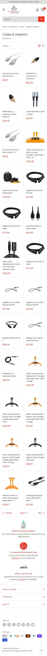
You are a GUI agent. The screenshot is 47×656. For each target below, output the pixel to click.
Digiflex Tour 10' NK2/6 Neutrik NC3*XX (11, 303)
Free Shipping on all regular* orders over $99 (23, 2)
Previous (8, 513)
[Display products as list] (43, 46)
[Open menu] (4, 10)
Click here (15, 558)
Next (40, 513)
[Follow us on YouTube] (18, 624)
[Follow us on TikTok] (23, 624)
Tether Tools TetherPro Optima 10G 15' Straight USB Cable (35, 457)
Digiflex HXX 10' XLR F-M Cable (34, 191)
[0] (42, 9)
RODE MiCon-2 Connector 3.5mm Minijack (9, 114)
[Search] (41, 19)
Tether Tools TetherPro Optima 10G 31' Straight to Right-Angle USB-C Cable (12, 418)
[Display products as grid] (39, 46)
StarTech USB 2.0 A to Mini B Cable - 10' (11, 151)
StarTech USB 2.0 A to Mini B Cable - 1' (11, 74)
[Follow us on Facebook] (4, 624)
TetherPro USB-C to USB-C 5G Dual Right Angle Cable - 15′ (10, 498)
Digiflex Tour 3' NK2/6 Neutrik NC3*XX (34, 339)
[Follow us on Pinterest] (14, 624)
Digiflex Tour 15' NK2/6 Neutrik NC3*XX (34, 303)
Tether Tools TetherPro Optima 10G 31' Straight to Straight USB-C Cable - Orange (35, 377)
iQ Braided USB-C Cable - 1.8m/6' (35, 112)
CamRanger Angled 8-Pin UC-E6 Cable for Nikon (34, 498)
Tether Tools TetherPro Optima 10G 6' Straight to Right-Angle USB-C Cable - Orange (11, 458)
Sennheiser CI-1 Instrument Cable (9, 374)
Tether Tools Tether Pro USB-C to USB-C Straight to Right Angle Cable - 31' (35, 153)
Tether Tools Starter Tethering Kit (10, 191)
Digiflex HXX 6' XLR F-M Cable (11, 227)
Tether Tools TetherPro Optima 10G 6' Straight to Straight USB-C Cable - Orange (35, 418)
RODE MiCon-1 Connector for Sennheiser (31, 76)
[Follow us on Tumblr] (33, 624)
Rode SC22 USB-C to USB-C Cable (33, 227)
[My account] (37, 9)
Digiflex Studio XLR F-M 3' (11, 339)
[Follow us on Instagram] (9, 624)
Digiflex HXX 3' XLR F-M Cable (35, 262)
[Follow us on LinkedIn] (28, 624)
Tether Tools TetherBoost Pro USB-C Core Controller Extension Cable (11, 265)
